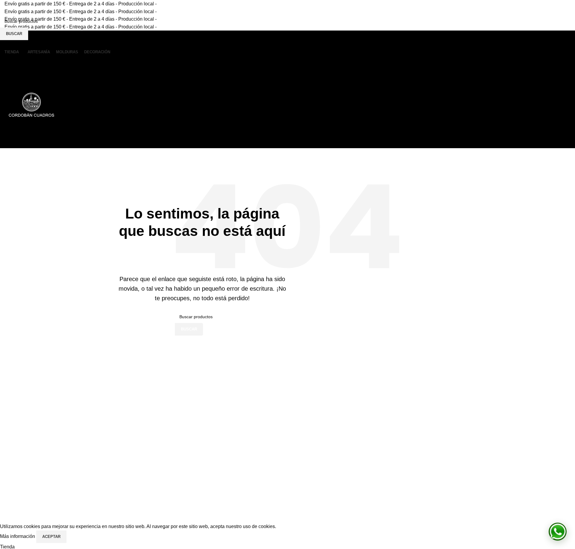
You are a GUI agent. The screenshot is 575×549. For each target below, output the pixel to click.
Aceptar (51, 536)
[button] (558, 532)
